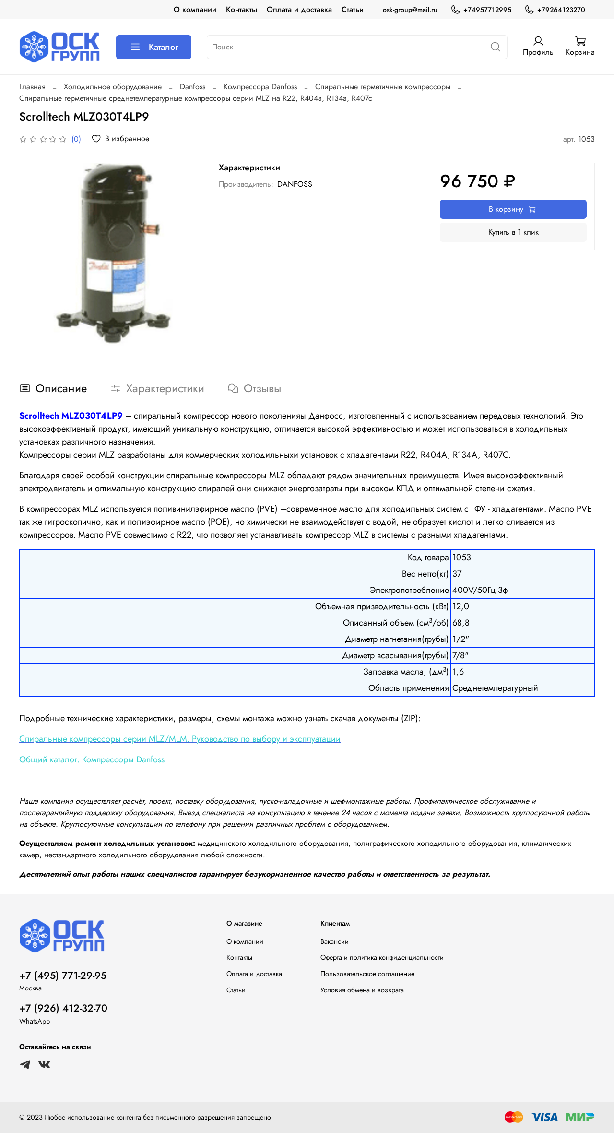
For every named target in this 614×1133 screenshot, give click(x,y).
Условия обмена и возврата (362, 990)
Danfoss (192, 86)
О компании (195, 9)
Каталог (163, 47)
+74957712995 (487, 9)
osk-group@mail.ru (410, 9)
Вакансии (334, 941)
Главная (32, 86)
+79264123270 (561, 9)
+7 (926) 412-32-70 (63, 1008)
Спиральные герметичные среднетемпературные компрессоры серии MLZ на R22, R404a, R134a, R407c (195, 98)
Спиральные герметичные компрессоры (382, 86)
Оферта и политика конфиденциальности (382, 957)
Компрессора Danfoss (260, 86)
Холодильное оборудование (113, 86)
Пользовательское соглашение (367, 973)
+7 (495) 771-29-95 (62, 975)
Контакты (241, 9)
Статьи (353, 9)
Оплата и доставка (299, 9)
